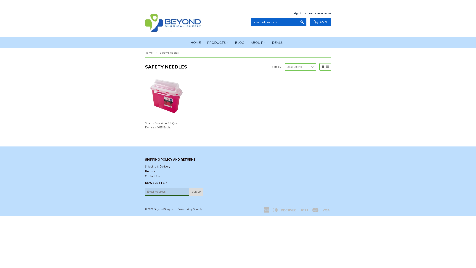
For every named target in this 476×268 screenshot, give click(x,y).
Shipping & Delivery (157, 166)
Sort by (276, 66)
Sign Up (196, 191)
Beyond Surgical (164, 209)
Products (216, 42)
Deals (277, 42)
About (257, 42)
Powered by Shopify (190, 209)
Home (196, 42)
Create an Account (319, 13)
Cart (323, 22)
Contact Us (152, 176)
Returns (150, 171)
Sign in (298, 13)
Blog (239, 42)
